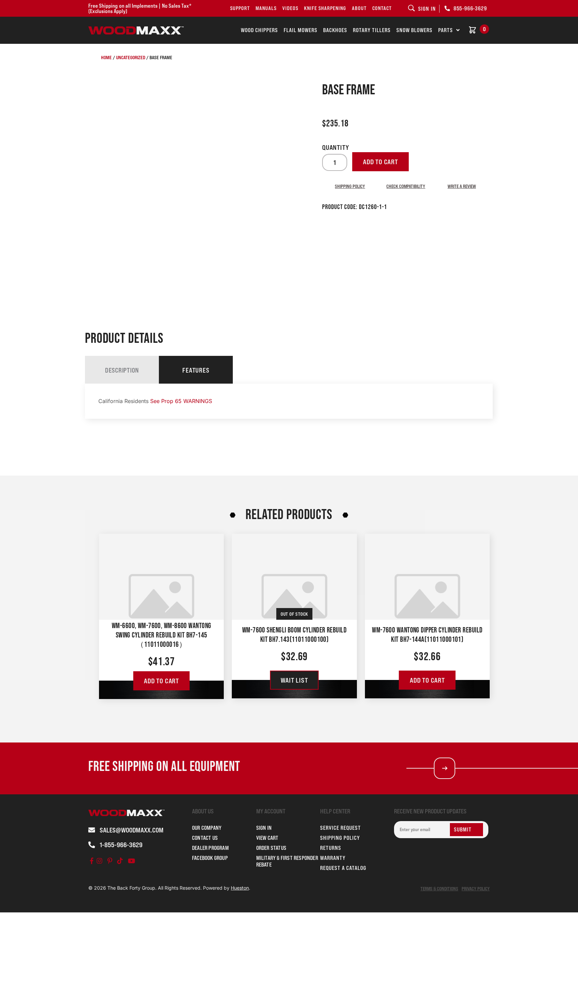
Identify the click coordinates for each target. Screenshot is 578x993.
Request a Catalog (343, 868)
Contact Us (205, 837)
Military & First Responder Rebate (287, 861)
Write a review (462, 186)
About (359, 8)
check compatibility (405, 186)
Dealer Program (210, 848)
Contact (382, 8)
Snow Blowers (414, 30)
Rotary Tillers (372, 30)
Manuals (266, 8)
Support (240, 8)
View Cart (267, 837)
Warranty (333, 858)
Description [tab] (122, 370)
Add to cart (380, 162)
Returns (330, 848)
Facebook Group (210, 858)
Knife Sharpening (325, 8)
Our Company (206, 827)
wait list (294, 680)
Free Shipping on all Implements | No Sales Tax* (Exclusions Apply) (139, 8)
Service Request (340, 827)
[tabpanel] (289, 401)
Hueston (240, 888)
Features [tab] (195, 370)
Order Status (271, 848)
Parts (445, 30)
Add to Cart (161, 681)
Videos (290, 8)
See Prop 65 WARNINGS (181, 401)
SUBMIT (463, 829)
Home (106, 57)
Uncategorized (130, 57)
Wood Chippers (259, 30)
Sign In (264, 827)
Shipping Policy (350, 186)
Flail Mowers (300, 30)
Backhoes (335, 30)
